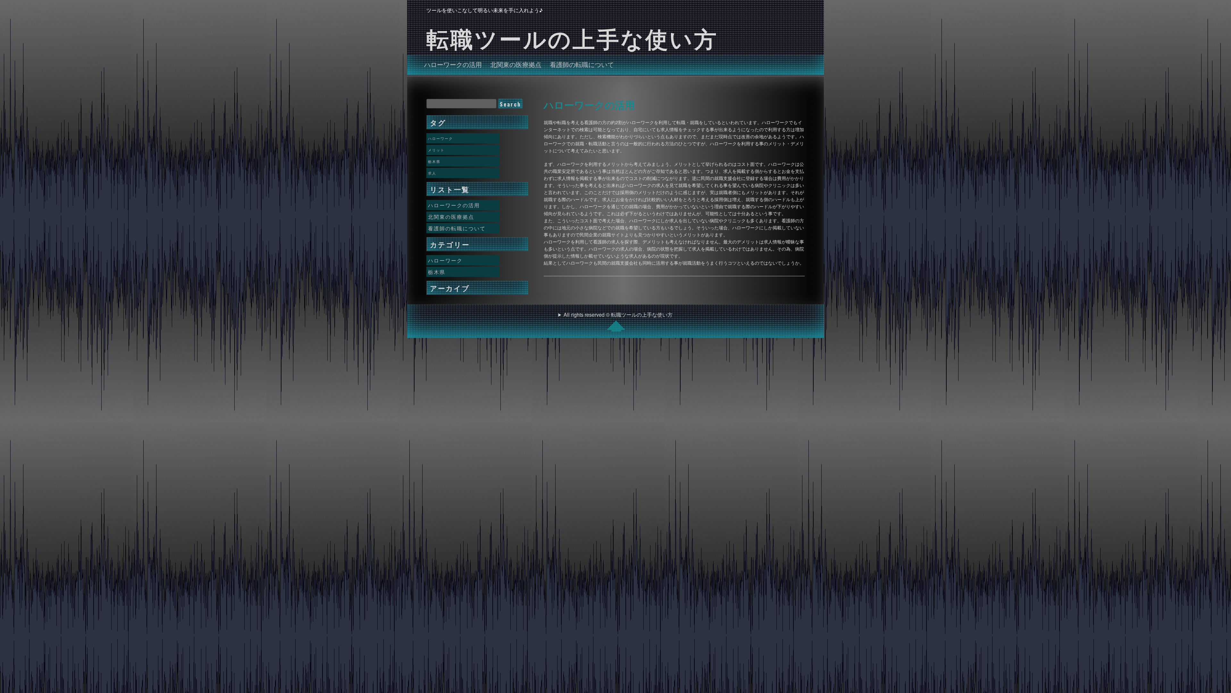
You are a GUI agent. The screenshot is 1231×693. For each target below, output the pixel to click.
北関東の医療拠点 (515, 64)
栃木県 (434, 161)
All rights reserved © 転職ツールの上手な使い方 (618, 314)
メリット (436, 149)
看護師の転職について (582, 64)
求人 (432, 172)
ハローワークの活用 (453, 64)
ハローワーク (440, 138)
